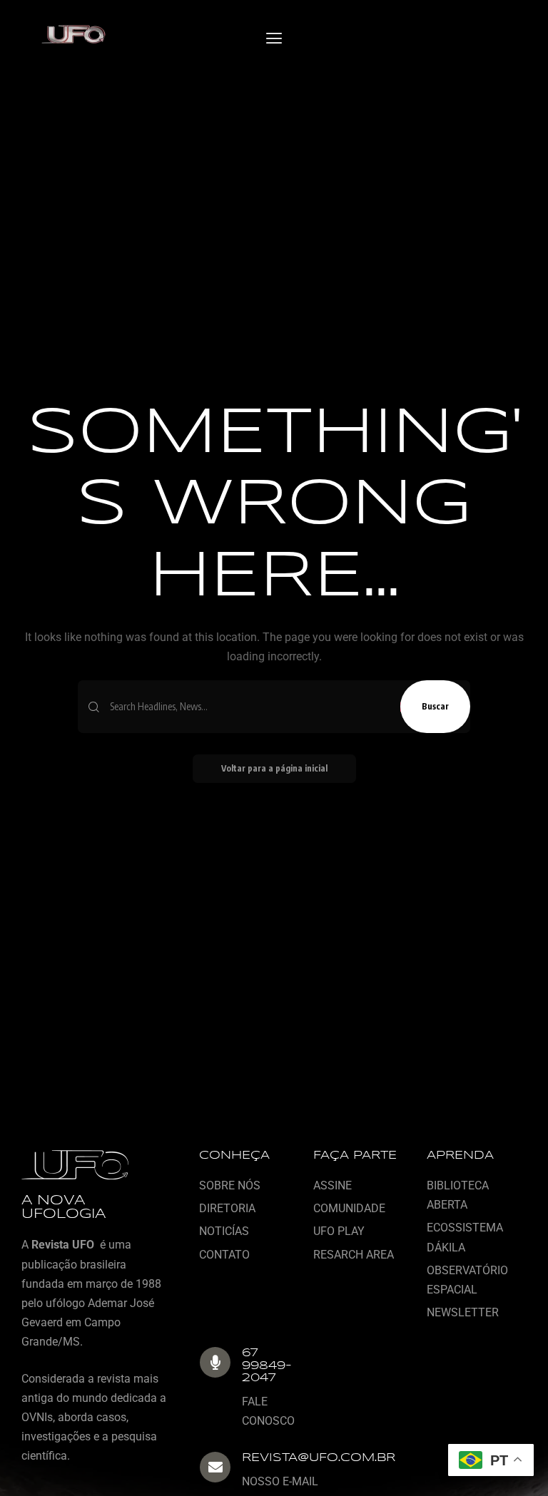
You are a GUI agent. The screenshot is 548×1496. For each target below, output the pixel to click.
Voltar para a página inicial (274, 768)
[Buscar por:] (249, 706)
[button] (273, 39)
